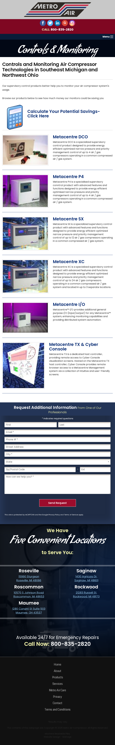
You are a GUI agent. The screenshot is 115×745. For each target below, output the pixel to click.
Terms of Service (71, 514)
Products (57, 677)
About (57, 671)
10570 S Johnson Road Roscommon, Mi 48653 (28, 594)
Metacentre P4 (68, 177)
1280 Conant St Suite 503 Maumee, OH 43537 (28, 610)
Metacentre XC (68, 262)
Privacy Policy (54, 514)
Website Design (52, 736)
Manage (66, 736)
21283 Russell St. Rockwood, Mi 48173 (86, 594)
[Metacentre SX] (25, 233)
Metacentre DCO (70, 137)
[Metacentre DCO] (25, 150)
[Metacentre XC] (25, 276)
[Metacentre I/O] (25, 317)
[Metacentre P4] (25, 191)
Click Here (38, 116)
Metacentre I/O (69, 304)
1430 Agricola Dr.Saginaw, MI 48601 (86, 578)
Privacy (57, 697)
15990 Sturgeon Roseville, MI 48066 (28, 578)
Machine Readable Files (57, 733)
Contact (57, 703)
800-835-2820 (62, 29)
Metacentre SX (68, 219)
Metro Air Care (57, 690)
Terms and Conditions (57, 710)
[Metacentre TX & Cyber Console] (23, 365)
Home (57, 665)
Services (57, 684)
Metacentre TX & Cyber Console (73, 347)
